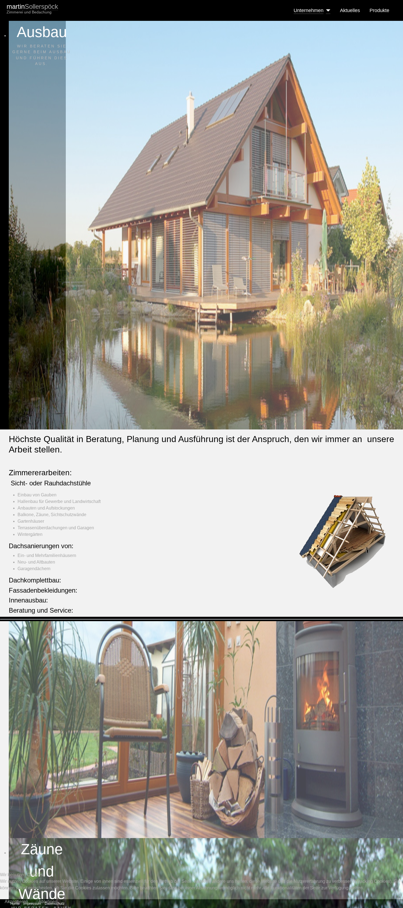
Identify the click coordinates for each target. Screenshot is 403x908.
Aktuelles (350, 10)
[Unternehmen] (326, 10)
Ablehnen (47, 901)
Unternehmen (308, 10)
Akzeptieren (16, 901)
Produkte (379, 10)
